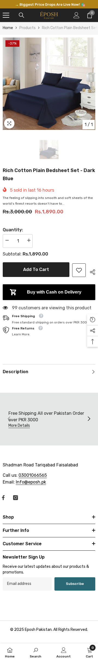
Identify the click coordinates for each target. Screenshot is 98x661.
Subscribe (75, 584)
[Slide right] (88, 419)
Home (8, 28)
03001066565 (33, 475)
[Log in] (76, 16)
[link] (79, 271)
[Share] (90, 272)
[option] (49, 4)
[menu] (6, 16)
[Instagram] (15, 498)
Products (27, 28)
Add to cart (36, 270)
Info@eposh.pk (31, 482)
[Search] (21, 16)
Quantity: (13, 230)
